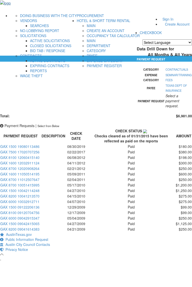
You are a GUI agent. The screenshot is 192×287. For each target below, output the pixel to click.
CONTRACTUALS (177, 69)
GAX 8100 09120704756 (20, 212)
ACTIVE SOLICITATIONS (50, 40)
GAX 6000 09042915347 (20, 218)
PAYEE (92, 55)
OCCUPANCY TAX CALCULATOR (113, 35)
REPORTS (38, 70)
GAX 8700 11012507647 (20, 179)
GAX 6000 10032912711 (20, 201)
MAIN (91, 25)
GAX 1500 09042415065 (20, 223)
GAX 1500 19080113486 (20, 146)
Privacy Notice (16, 249)
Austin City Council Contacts (27, 244)
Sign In (168, 19)
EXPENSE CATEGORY (105, 60)
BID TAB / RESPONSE (47, 50)
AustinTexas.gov (18, 234)
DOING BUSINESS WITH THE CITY (48, 15)
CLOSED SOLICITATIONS (50, 45)
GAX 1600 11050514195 (20, 173)
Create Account (177, 24)
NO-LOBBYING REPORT (39, 30)
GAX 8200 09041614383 (20, 229)
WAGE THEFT (31, 75)
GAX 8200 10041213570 (20, 196)
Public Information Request (26, 239)
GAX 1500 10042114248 (20, 190)
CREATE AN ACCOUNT (105, 30)
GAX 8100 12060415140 (20, 157)
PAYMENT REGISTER (104, 65)
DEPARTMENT (98, 45)
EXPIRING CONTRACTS (49, 65)
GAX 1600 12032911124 (20, 162)
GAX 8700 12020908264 (20, 168)
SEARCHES (39, 25)
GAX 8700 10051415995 (20, 184)
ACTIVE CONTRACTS (47, 60)
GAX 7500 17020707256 (20, 151)
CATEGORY (96, 50)
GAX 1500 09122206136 (20, 207)
